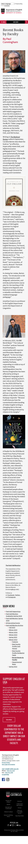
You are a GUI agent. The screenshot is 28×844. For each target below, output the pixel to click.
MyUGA (8, 804)
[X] (10, 825)
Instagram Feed (7, 779)
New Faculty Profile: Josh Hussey (16, 646)
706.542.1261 (11, 771)
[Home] (14, 12)
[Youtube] (17, 825)
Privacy (19, 807)
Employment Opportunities (19, 804)
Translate (7, 5)
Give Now (15, 22)
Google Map (5, 774)
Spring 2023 (13, 637)
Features (15, 642)
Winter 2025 (13, 630)
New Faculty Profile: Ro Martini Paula (18, 653)
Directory (19, 801)
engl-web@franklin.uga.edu (10, 769)
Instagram (12, 597)
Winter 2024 (13, 632)
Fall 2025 (12, 627)
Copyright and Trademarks (8, 808)
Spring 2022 (13, 667)
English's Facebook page (3, 779)
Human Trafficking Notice (8, 816)
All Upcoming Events (13, 623)
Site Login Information (8, 764)
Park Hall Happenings (13, 611)
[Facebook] (8, 825)
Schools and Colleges (8, 801)
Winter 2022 (13, 640)
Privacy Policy (6, 762)
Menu (4, 22)
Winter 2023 (13, 635)
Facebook (11, 595)
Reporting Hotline (19, 815)
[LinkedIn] (20, 825)
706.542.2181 (9, 772)
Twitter (17, 595)
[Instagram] (13, 825)
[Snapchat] (15, 825)
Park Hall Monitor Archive (14, 625)
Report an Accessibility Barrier (19, 812)
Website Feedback (8, 811)
